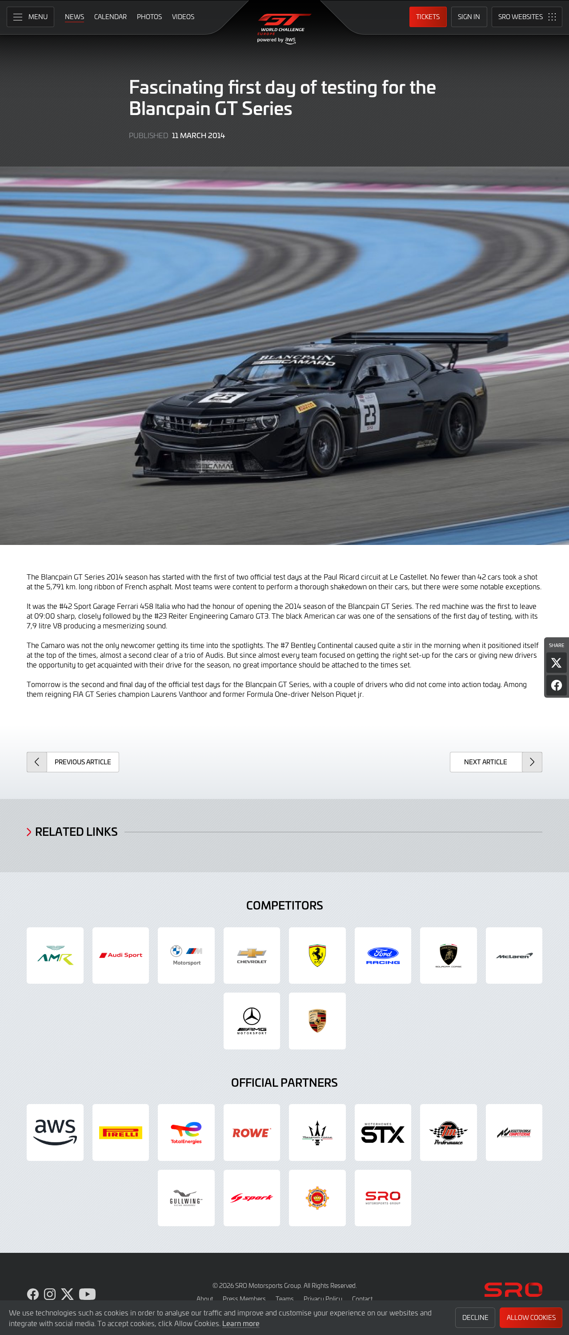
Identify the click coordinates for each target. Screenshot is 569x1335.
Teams (285, 1299)
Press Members (244, 1299)
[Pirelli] (120, 1132)
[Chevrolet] (252, 955)
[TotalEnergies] (186, 1132)
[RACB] (317, 1198)
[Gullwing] (186, 1198)
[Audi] (120, 955)
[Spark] (252, 1198)
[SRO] (383, 1198)
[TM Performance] (448, 1132)
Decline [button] (475, 1317)
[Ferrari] (317, 955)
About (204, 1299)
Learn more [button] (241, 1323)
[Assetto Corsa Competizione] (514, 1132)
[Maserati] (317, 1132)
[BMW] (186, 955)
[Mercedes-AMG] (252, 1021)
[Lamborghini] (448, 955)
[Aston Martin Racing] (55, 955)
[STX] (383, 1132)
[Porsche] (317, 1021)
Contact (362, 1299)
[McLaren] (514, 955)
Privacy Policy (323, 1299)
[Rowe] (252, 1132)
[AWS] (55, 1132)
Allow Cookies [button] (531, 1317)
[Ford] (383, 955)
